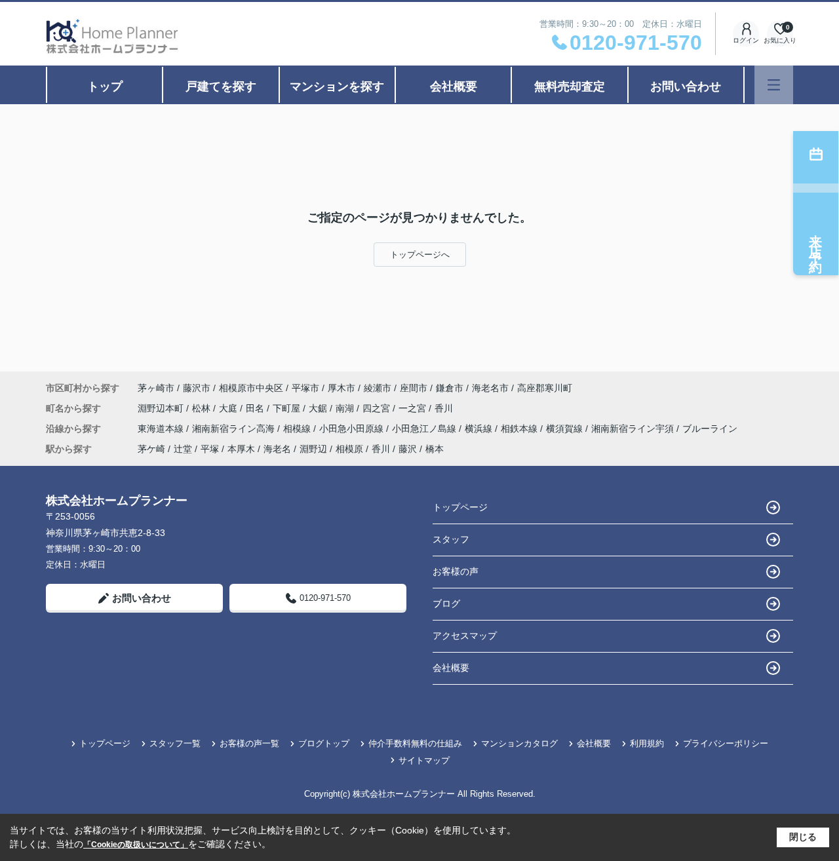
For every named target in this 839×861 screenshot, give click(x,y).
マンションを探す (337, 86)
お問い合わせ (685, 86)
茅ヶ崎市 (156, 388)
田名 (256, 408)
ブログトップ (323, 743)
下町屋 (288, 408)
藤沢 (408, 449)
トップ (105, 86)
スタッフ (451, 539)
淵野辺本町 (162, 408)
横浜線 (480, 428)
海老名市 (490, 388)
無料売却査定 (569, 86)
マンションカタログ (519, 743)
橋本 (434, 449)
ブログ (446, 603)
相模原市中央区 (251, 388)
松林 (202, 408)
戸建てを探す (220, 86)
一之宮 (414, 408)
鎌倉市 (449, 388)
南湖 (346, 408)
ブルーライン (709, 428)
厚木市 (341, 388)
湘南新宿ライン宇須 (633, 428)
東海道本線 (162, 428)
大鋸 (319, 408)
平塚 (210, 449)
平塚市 (305, 388)
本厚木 (241, 449)
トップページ (460, 507)
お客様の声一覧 (249, 743)
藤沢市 (196, 388)
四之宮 (377, 408)
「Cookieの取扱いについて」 (135, 844)
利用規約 (647, 743)
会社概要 (453, 86)
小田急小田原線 (352, 428)
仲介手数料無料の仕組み (415, 743)
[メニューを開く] (774, 85)
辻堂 (183, 449)
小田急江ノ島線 (425, 428)
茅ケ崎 (151, 449)
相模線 (298, 428)
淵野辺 (313, 449)
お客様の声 (455, 571)
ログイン (746, 40)
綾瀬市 (377, 388)
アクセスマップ (465, 635)
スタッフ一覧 (175, 743)
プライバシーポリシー (725, 743)
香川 (444, 408)
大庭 (229, 408)
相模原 (349, 449)
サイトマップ (424, 760)
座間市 (413, 388)
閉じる (803, 837)
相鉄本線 (520, 428)
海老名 (277, 449)
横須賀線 (565, 428)
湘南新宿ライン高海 (234, 428)
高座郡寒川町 (544, 388)
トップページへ (420, 254)
